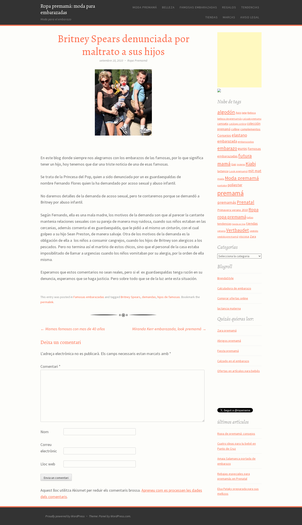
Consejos (224, 135)
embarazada (227, 141)
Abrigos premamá (229, 341)
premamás (226, 202)
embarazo (227, 148)
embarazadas (246, 141)
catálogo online (237, 123)
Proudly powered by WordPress (65, 516)
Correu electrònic (48, 447)
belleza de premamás (229, 118)
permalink (47, 302)
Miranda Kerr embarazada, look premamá (169, 328)
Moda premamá (145, 7)
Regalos (229, 7)
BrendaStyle (225, 278)
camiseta (222, 124)
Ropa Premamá (137, 60)
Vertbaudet (237, 230)
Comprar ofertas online (232, 298)
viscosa (244, 236)
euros (242, 148)
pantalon (222, 185)
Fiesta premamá (228, 351)
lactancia (222, 171)
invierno (241, 164)
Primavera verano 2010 (232, 210)
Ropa (253, 209)
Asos (238, 113)
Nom (44, 431)
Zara (253, 236)
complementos (250, 129)
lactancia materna (229, 308)
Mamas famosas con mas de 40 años (72, 328)
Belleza (168, 7)
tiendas (252, 223)
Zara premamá (227, 330)
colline (235, 129)
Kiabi (251, 164)
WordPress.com (120, 516)
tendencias (224, 224)
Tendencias (250, 7)
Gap (233, 164)
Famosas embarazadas (198, 7)
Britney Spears (130, 297)
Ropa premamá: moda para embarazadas (67, 9)
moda (220, 178)
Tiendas (211, 17)
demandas (149, 297)
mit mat (254, 170)
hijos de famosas (168, 297)
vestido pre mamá (227, 236)
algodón (226, 112)
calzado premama (252, 118)
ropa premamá (231, 217)
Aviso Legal (249, 17)
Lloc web (47, 463)
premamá (230, 193)
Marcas (229, 17)
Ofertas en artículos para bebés (238, 371)
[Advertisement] (245, 59)
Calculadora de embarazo (234, 288)
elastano (239, 135)
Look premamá (238, 171)
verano (221, 230)
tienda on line (238, 224)
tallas (250, 217)
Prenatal (245, 202)
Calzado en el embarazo (233, 361)
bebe (244, 112)
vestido (254, 230)
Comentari (50, 366)
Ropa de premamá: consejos (236, 434)
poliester (235, 185)
